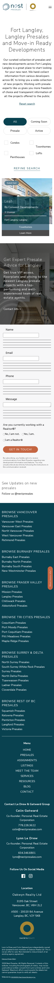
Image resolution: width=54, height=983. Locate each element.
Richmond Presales (13, 540)
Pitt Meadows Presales (16, 636)
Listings (27, 765)
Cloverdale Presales (14, 690)
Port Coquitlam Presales (17, 632)
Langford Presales (13, 724)
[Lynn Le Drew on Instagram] (31, 876)
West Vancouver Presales (17, 535)
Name (9, 329)
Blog (27, 786)
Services (27, 776)
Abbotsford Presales (14, 606)
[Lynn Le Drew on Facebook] (23, 876)
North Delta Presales (15, 676)
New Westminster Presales (19, 571)
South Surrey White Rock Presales (23, 667)
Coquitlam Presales (14, 623)
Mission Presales (12, 592)
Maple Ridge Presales (15, 641)
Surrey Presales (11, 671)
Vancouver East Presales (17, 526)
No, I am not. (12, 434)
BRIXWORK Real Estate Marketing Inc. (23, 977)
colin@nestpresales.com (27, 829)
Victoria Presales (12, 729)
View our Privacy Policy (9, 959)
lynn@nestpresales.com (27, 857)
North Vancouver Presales (18, 531)
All (15, 121)
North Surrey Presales (15, 662)
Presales (27, 755)
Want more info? (50, 578)
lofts (39, 153)
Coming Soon (39, 121)
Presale (15, 131)
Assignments (27, 760)
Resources (27, 781)
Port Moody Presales (15, 627)
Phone (10, 376)
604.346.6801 (27, 853)
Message (11, 399)
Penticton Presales (13, 720)
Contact (27, 792)
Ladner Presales (12, 685)
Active (39, 131)
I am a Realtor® (14, 440)
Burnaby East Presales (16, 557)
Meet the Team (27, 771)
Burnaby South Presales (17, 566)
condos (15, 143)
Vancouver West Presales (17, 521)
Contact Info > (12, 309)
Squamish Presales (13, 711)
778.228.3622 (27, 825)
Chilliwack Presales (14, 601)
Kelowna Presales (13, 715)
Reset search (27, 104)
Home (27, 750)
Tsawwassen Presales (15, 680)
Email (9, 353)
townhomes (43, 146)
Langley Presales (12, 596)
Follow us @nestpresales (17, 493)
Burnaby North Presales (17, 561)
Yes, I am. (29, 434)
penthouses (17, 157)
